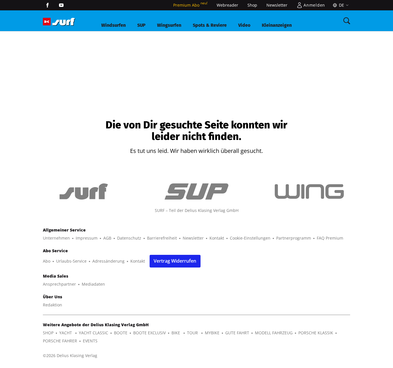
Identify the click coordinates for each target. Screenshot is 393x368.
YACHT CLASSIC (93, 332)
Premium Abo (190, 5)
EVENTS (90, 341)
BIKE (176, 332)
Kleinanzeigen (277, 25)
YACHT (66, 332)
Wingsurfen (169, 25)
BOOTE (120, 332)
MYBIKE (212, 332)
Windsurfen (113, 25)
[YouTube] (61, 5)
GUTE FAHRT (237, 332)
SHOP (48, 332)
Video (244, 25)
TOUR (193, 332)
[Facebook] (47, 5)
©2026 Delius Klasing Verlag (70, 355)
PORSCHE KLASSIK (315, 332)
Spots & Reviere (210, 25)
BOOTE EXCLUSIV (149, 332)
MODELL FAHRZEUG (274, 332)
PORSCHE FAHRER (60, 341)
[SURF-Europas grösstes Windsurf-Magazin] (63, 21)
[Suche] (346, 20)
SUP (141, 25)
